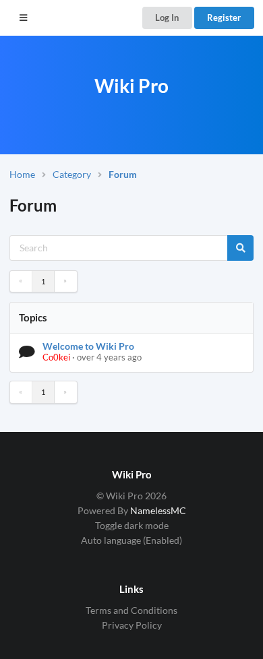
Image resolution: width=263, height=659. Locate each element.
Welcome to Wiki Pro (88, 346)
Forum (123, 174)
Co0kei (56, 357)
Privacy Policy (132, 625)
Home (22, 174)
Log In (167, 17)
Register (224, 17)
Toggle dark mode (132, 525)
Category (72, 174)
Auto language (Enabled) (131, 540)
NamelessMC (158, 510)
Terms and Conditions (131, 610)
